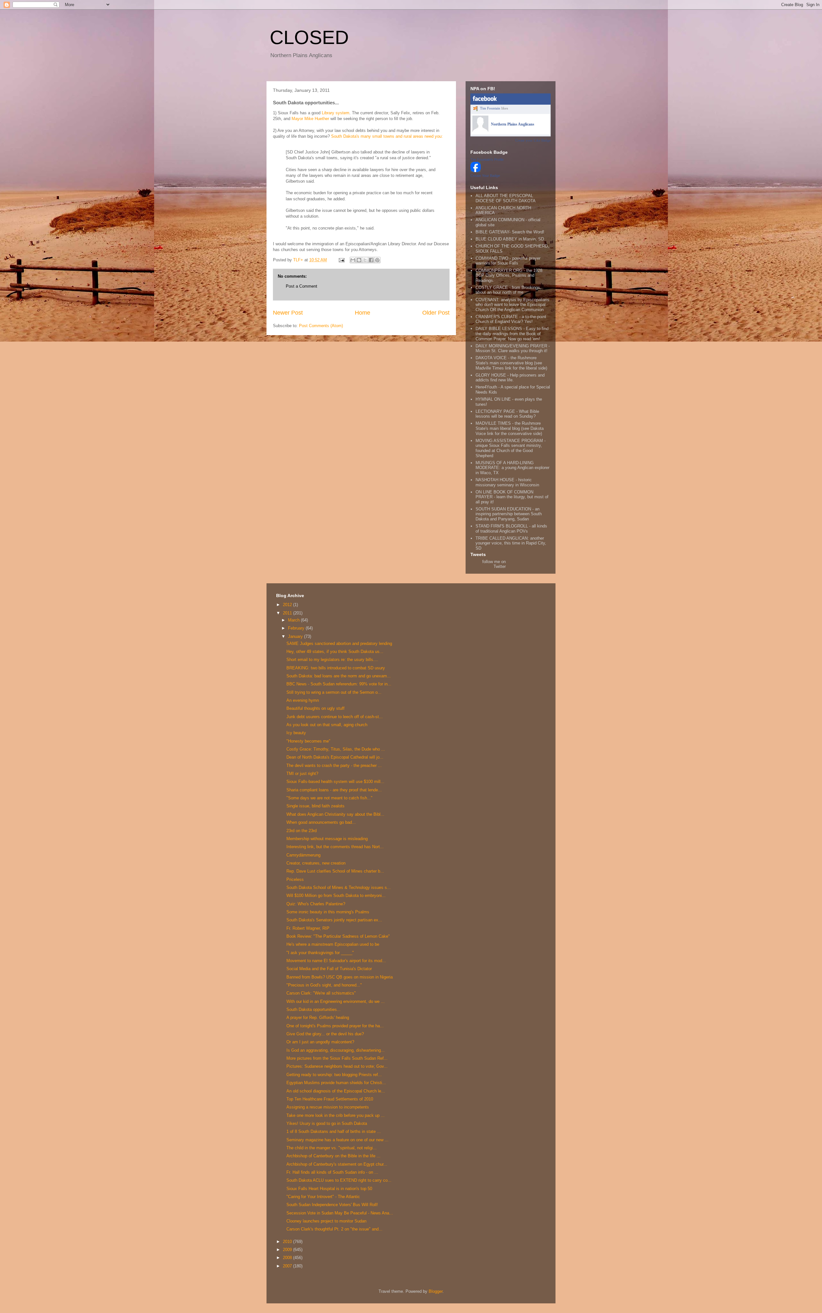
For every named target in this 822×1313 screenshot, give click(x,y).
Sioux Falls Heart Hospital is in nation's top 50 (329, 1188)
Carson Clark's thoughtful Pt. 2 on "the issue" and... (334, 1229)
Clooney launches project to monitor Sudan (326, 1221)
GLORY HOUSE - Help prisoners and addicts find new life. (510, 378)
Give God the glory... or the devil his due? (325, 1033)
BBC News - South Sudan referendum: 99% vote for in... (338, 684)
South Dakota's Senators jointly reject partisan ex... (334, 919)
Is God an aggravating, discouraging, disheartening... (335, 1050)
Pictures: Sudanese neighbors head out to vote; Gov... (337, 1066)
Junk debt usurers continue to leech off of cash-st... (334, 716)
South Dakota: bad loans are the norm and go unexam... (338, 676)
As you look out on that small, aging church (326, 724)
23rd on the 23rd (301, 830)
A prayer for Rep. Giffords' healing (317, 1017)
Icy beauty (296, 732)
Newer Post (288, 312)
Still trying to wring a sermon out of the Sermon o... (333, 692)
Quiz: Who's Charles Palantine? (315, 903)
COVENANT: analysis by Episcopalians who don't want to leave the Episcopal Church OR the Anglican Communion (512, 304)
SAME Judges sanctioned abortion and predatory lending (339, 643)
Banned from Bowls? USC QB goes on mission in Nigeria (339, 977)
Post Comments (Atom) (321, 325)
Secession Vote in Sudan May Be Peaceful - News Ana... (339, 1213)
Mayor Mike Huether (311, 118)
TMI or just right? (302, 773)
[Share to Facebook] (371, 260)
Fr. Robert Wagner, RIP (307, 928)
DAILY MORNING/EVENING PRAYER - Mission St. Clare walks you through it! (513, 348)
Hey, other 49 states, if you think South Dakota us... (334, 651)
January (296, 636)
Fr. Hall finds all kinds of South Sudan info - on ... (332, 1172)
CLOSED (309, 37)
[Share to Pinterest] (377, 260)
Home (362, 312)
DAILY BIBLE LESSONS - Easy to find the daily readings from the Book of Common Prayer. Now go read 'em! (512, 333)
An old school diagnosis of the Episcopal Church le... (335, 1091)
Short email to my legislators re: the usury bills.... (332, 659)
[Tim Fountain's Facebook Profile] (475, 170)
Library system (335, 112)
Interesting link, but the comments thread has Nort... (335, 846)
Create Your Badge (485, 176)
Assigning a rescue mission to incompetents (327, 1107)
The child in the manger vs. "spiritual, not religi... (331, 1147)
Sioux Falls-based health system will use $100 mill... (335, 781)
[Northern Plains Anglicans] (480, 130)
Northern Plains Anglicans (512, 124)
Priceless (295, 879)
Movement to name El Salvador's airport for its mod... (336, 960)
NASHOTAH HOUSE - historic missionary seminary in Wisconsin (507, 482)
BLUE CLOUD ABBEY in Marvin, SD (510, 239)
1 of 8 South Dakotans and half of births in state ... (333, 1131)
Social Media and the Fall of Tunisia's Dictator (329, 968)
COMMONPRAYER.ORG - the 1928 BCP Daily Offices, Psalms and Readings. (509, 275)
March (294, 620)
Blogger (435, 1291)
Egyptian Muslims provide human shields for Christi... (336, 1082)
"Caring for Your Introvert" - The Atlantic (323, 1196)
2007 (288, 1266)
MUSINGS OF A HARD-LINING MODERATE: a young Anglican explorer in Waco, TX (512, 467)
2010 (288, 1241)
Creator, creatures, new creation (315, 863)
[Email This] (353, 260)
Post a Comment (301, 286)
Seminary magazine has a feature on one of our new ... (337, 1139)
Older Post (436, 312)
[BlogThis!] (359, 260)
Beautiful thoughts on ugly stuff (315, 708)
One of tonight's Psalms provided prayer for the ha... (335, 1025)
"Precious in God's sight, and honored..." (324, 985)
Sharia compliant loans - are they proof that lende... (334, 789)
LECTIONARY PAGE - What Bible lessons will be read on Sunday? (507, 414)
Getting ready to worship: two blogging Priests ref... (334, 1074)
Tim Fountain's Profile (487, 159)
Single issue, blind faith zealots (315, 806)
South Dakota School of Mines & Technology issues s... (338, 887)
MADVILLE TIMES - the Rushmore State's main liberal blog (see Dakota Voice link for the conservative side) (510, 428)
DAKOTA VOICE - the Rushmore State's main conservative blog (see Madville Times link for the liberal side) (511, 362)
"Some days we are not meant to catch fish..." (329, 798)
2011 (288, 613)
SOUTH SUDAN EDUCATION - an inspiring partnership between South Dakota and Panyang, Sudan (509, 514)
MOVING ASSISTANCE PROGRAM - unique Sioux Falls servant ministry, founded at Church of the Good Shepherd (511, 448)
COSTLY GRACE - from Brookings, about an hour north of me (508, 290)
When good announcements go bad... (321, 822)
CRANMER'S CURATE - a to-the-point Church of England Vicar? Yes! (511, 319)
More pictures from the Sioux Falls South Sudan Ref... (337, 1058)
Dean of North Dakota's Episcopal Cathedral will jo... (334, 757)
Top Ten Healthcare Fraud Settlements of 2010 (329, 1099)
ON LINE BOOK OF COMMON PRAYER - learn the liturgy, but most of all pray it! (512, 497)
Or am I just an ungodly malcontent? (320, 1041)
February (297, 628)
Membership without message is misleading (327, 838)
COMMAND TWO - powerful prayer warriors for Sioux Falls (508, 261)
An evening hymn (302, 700)
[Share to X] (365, 260)
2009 (288, 1249)
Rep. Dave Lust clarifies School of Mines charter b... (335, 871)
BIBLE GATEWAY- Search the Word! (510, 232)
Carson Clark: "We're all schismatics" (321, 993)
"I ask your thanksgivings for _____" (320, 952)
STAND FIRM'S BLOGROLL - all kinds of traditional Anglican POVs (511, 529)
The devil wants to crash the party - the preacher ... (334, 765)
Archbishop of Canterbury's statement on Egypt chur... (336, 1164)
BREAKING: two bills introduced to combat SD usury (335, 667)
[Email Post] (341, 259)
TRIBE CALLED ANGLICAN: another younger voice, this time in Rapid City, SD (511, 543)
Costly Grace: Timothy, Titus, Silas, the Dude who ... (335, 749)
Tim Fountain (490, 108)
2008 (288, 1257)
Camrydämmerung (303, 855)
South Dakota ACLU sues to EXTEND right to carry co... (338, 1180)
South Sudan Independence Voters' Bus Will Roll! (332, 1204)
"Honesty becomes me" (308, 741)
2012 (288, 604)
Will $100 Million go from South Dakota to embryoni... (336, 895)
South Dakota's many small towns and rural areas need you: (387, 136)
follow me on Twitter (494, 564)
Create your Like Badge (533, 140)
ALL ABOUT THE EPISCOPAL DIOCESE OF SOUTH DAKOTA (506, 198)
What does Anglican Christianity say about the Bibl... (335, 814)
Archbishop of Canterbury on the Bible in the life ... (333, 1155)
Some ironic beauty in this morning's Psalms (327, 911)
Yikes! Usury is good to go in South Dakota (326, 1123)
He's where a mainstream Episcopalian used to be (332, 944)
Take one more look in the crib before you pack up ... (335, 1115)
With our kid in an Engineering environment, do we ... (335, 1001)
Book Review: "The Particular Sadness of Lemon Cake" (338, 936)
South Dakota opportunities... (313, 1009)
